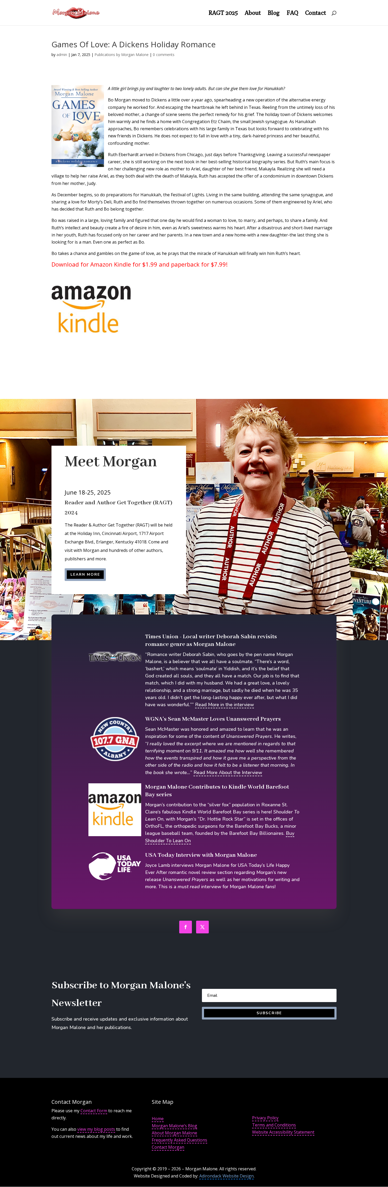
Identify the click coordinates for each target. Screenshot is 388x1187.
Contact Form (94, 1111)
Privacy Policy (265, 1118)
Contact (315, 13)
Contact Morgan (168, 1147)
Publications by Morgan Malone (121, 54)
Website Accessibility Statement (283, 1132)
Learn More (85, 574)
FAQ (292, 13)
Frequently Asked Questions (179, 1140)
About (253, 13)
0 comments (163, 54)
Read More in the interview (224, 704)
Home (158, 1118)
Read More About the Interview (227, 772)
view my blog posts (96, 1129)
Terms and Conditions (274, 1125)
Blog (274, 13)
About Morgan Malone (174, 1133)
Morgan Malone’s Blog (174, 1126)
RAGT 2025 (223, 13)
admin (61, 54)
